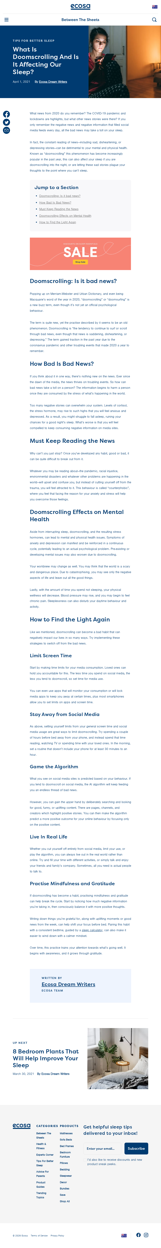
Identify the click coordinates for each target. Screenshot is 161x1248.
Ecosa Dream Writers (53, 82)
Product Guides (40, 1184)
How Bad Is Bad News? (55, 203)
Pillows (64, 1163)
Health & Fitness (41, 1146)
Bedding (65, 1169)
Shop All (65, 1201)
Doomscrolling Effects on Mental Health (65, 216)
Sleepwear (66, 1175)
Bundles (64, 1188)
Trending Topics (41, 1195)
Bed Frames (67, 1146)
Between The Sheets (80, 19)
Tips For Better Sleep (44, 1163)
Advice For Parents (42, 1174)
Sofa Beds (66, 1139)
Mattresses (66, 1133)
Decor (63, 1182)
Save (62, 1195)
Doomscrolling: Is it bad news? (59, 196)
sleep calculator (92, 930)
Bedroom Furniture (65, 1154)
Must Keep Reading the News (59, 209)
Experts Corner (44, 1154)
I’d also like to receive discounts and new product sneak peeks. (114, 1162)
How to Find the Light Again (57, 222)
